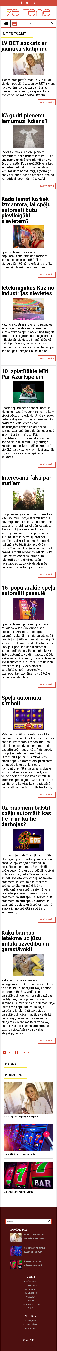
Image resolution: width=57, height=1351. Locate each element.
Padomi (31, 1300)
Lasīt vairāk (47, 102)
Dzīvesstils (31, 1293)
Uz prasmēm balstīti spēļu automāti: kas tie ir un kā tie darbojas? (26, 816)
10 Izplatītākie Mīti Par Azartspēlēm (24, 374)
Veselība (30, 1297)
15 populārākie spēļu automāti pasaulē (28, 590)
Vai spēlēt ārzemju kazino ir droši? (35, 1250)
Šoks (30, 1308)
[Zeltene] (6, 23)
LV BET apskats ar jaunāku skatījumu (24, 46)
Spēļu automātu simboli (21, 701)
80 (23, 1053)
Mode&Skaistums (31, 1304)
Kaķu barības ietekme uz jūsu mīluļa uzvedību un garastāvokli (25, 941)
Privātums (30, 1328)
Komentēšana (30, 1324)
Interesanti (31, 1285)
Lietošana (30, 1321)
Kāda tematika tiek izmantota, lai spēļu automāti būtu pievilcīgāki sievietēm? (26, 210)
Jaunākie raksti (30, 1281)
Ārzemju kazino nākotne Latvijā (33, 1263)
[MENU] (14, 23)
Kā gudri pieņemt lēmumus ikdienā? (24, 118)
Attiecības (30, 1289)
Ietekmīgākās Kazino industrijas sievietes (27, 291)
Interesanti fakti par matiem (26, 480)
